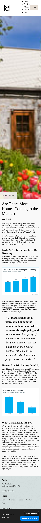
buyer (13, 428)
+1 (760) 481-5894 (8, 491)
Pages (4, 495)
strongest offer (28, 449)
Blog (25, 12)
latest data (8, 257)
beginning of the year (16, 377)
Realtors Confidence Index (11, 373)
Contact (26, 10)
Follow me (7, 508)
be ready (27, 441)
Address (5, 480)
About (26, 7)
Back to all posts (9, 195)
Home (26, 1)
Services (27, 4)
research (9, 308)
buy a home (20, 236)
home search (18, 244)
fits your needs (14, 436)
